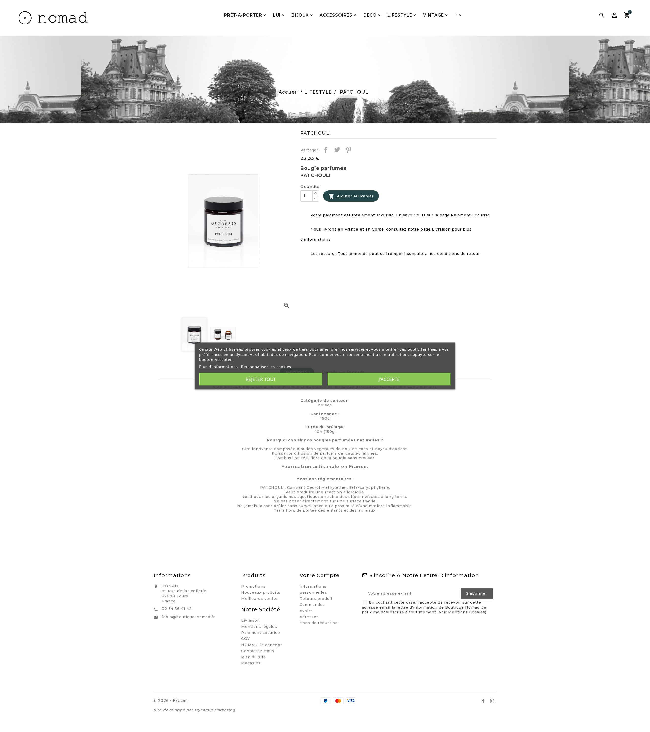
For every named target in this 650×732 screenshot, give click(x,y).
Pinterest (349, 150)
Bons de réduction (319, 623)
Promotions (253, 586)
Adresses (309, 617)
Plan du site (253, 657)
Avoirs (306, 610)
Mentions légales (259, 626)
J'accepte (389, 379)
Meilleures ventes (260, 598)
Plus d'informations (218, 366)
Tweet (337, 150)
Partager (326, 150)
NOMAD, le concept (261, 645)
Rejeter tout (261, 379)
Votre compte (320, 575)
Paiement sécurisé (260, 632)
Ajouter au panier (351, 196)
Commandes (312, 604)
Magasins (251, 663)
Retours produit (316, 598)
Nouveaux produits (260, 592)
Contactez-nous (257, 651)
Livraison (250, 620)
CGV (245, 638)
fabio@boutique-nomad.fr (188, 617)
